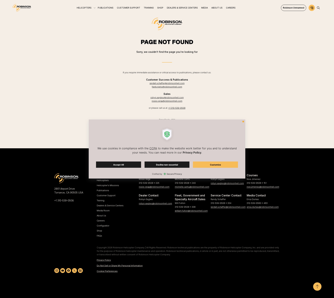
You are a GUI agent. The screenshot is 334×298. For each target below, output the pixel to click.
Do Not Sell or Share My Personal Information (120, 265)
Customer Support (106, 195)
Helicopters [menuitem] (84, 7)
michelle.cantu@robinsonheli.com (191, 186)
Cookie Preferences (107, 271)
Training (100, 200)
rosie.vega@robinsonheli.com (167, 101)
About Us (101, 215)
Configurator (103, 225)
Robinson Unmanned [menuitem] (293, 7)
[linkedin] (80, 270)
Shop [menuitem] (160, 7)
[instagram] (56, 270)
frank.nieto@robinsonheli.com (167, 86)
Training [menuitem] (149, 7)
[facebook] (68, 270)
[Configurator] (312, 8)
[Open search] (318, 8)
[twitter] (74, 270)
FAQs (99, 235)
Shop (99, 230)
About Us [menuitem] (216, 7)
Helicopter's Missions (108, 185)
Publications (103, 190)
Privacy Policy (104, 260)
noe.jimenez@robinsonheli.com (263, 186)
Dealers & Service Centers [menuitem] (182, 7)
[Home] (22, 7)
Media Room (103, 210)
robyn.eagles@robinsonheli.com (167, 97)
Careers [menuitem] (231, 7)
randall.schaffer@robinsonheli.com (167, 83)
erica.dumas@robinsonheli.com (263, 207)
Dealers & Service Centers (110, 205)
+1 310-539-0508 (176, 108)
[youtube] (62, 270)
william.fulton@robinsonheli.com (191, 210)
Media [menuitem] (204, 7)
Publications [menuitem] (105, 7)
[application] (167, 149)
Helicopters (103, 180)
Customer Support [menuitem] (128, 7)
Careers (101, 220)
